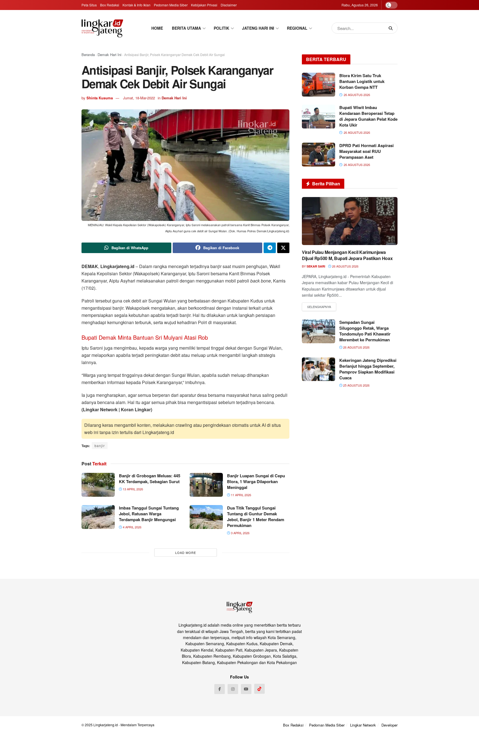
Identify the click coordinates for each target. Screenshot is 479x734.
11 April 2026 (240, 495)
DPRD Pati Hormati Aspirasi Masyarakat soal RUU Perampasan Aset (366, 151)
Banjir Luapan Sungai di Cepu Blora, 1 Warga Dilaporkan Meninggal (256, 481)
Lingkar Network (363, 725)
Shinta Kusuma (99, 97)
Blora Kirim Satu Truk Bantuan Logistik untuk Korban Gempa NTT (361, 81)
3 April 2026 (239, 533)
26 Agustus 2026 (344, 266)
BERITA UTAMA (186, 28)
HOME (157, 28)
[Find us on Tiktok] (259, 689)
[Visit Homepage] (102, 28)
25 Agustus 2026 (356, 385)
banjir (100, 445)
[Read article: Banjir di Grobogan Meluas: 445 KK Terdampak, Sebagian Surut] (98, 485)
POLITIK (221, 28)
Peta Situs (89, 4)
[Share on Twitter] (283, 248)
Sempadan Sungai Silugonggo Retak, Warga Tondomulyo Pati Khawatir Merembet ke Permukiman (365, 331)
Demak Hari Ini (109, 54)
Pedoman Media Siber (171, 4)
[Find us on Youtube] (246, 689)
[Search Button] (392, 28)
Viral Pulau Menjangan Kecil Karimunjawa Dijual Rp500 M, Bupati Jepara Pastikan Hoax (347, 255)
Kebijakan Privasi (204, 4)
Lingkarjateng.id (105, 724)
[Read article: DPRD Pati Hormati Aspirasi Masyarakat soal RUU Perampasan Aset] (318, 155)
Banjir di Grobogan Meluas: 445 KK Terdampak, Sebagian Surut (149, 479)
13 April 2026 (132, 489)
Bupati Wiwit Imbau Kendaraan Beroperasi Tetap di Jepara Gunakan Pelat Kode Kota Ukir (368, 116)
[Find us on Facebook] (219, 689)
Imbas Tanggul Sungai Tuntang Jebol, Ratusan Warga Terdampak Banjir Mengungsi (149, 514)
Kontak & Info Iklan (137, 4)
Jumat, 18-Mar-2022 (139, 97)
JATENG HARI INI (258, 28)
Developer (389, 725)
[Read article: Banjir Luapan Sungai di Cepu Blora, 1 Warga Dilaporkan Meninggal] (206, 485)
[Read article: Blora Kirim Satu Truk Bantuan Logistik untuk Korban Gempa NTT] (318, 85)
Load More (185, 552)
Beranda (88, 54)
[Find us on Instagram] (233, 689)
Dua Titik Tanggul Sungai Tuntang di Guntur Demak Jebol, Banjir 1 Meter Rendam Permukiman (255, 516)
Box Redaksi (109, 4)
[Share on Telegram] (270, 248)
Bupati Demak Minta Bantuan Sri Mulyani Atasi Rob (144, 337)
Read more (319, 306)
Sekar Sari (316, 266)
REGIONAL (297, 28)
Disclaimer (229, 4)
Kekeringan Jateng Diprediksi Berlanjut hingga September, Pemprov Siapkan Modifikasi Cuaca (367, 369)
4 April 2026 (131, 527)
